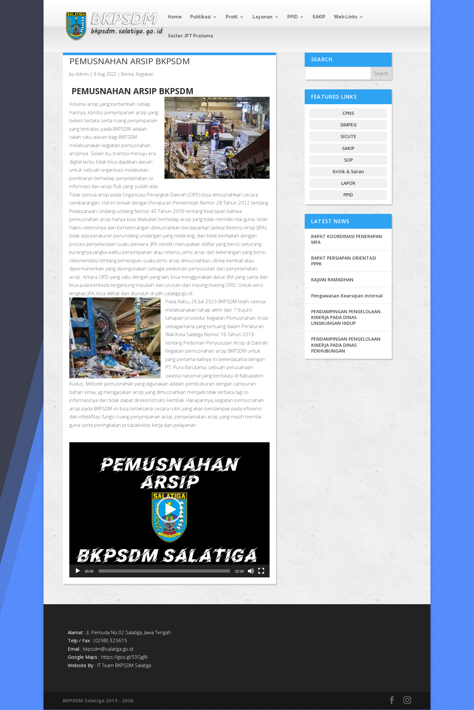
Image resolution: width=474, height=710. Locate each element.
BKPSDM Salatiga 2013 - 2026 (98, 700)
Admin (82, 74)
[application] (169, 509)
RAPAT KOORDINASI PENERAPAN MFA (346, 239)
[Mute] (251, 571)
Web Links (345, 17)
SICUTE (348, 136)
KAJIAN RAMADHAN (332, 279)
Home (175, 17)
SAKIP (318, 17)
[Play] (77, 571)
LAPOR (348, 183)
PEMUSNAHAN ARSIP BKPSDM (129, 61)
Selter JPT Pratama (190, 36)
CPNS (348, 113)
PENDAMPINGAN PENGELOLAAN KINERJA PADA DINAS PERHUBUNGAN (345, 345)
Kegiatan (144, 74)
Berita (127, 74)
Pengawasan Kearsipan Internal (347, 296)
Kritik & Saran (348, 171)
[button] (169, 510)
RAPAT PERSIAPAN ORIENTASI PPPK (343, 261)
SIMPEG (348, 125)
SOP (348, 160)
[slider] (164, 571)
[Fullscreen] (261, 571)
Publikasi (200, 17)
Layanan (262, 17)
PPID (292, 17)
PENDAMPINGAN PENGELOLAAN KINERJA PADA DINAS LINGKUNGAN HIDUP (345, 317)
